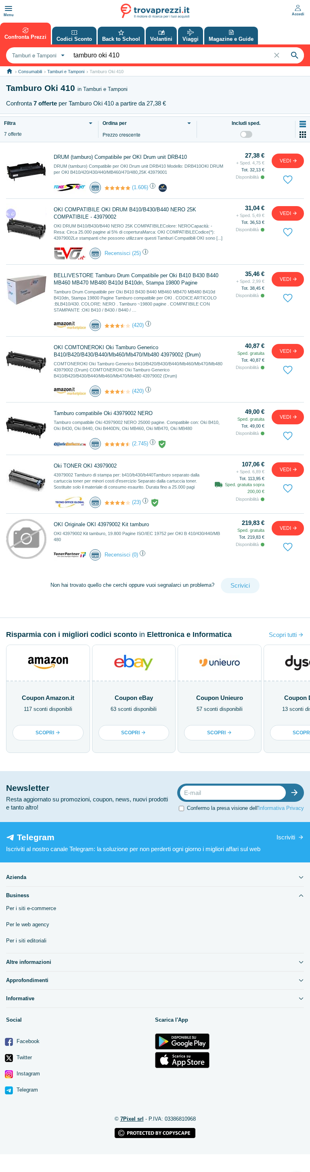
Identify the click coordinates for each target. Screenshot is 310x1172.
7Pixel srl (132, 1119)
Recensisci (117, 253)
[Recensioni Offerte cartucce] (117, 444)
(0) (135, 555)
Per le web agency (27, 924)
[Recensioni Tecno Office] (117, 502)
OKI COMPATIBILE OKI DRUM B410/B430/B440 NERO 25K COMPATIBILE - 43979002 (125, 213)
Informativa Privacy (281, 808)
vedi (286, 161)
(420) (138, 325)
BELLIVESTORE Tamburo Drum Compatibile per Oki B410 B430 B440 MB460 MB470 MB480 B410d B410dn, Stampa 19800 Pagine (136, 279)
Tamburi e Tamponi (65, 71)
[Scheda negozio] (70, 187)
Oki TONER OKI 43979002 (85, 466)
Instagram (27, 1074)
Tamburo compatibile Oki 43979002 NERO (103, 413)
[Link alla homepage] (9, 71)
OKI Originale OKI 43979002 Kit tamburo (101, 524)
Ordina (115, 123)
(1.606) (140, 187)
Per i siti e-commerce (31, 908)
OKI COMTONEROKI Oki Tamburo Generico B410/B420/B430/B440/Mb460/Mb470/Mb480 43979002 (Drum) (127, 351)
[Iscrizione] (296, 793)
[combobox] (37, 55)
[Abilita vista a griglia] (303, 134)
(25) (136, 253)
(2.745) (140, 444)
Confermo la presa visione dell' (245, 808)
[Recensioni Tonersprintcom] (117, 187)
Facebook (27, 1041)
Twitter (23, 1057)
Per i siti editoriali (26, 941)
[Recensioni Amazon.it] (117, 325)
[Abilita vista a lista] (303, 124)
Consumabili (30, 71)
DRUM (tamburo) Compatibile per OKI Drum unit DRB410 (120, 157)
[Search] (294, 55)
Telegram (26, 1090)
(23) (136, 502)
